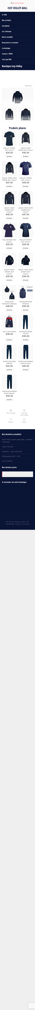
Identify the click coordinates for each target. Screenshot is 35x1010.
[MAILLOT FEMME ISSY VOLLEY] (9, 138)
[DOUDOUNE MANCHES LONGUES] (9, 292)
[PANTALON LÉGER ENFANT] (9, 351)
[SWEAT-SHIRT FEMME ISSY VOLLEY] (25, 138)
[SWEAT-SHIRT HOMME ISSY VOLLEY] (9, 198)
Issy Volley (7, 474)
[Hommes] (25, 112)
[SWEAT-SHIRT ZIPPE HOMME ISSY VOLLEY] (25, 198)
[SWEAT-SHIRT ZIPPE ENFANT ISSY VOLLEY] (25, 260)
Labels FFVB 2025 (7, 447)
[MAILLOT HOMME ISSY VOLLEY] (25, 168)
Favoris (10, 422)
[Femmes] (9, 112)
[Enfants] (17, 94)
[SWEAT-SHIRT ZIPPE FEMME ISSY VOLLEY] (9, 168)
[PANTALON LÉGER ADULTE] (25, 322)
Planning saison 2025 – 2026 (11, 456)
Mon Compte (10, 413)
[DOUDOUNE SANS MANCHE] (25, 292)
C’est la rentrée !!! (7, 461)
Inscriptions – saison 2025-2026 (12, 451)
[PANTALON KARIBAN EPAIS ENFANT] (9, 381)
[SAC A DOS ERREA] (9, 322)
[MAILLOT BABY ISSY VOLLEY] (9, 230)
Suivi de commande (24, 414)
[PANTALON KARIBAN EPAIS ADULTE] (25, 351)
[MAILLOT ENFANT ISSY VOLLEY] (25, 230)
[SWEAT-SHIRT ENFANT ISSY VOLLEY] (9, 260)
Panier (24, 422)
